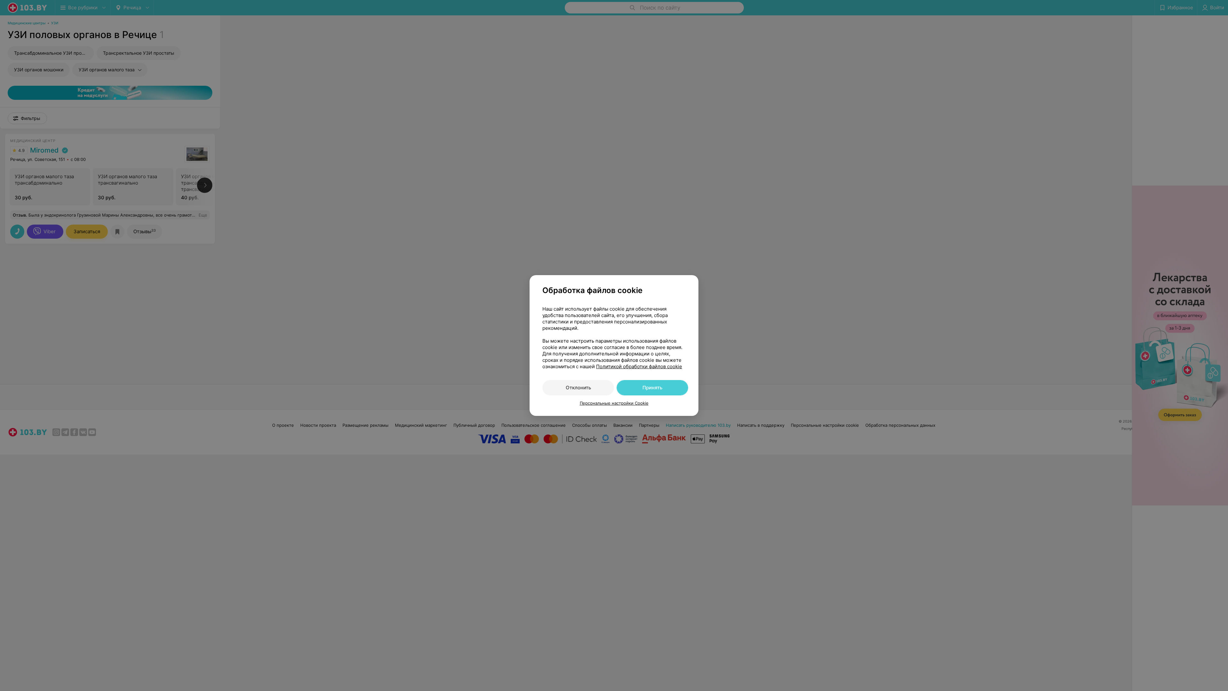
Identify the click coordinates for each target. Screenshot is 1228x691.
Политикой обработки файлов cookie (639, 366)
